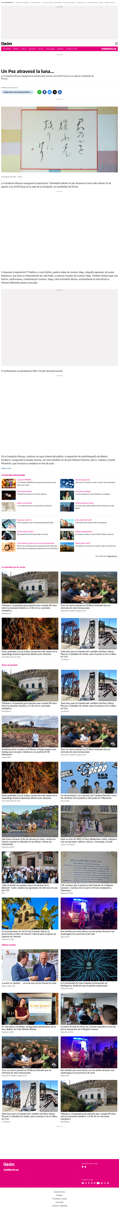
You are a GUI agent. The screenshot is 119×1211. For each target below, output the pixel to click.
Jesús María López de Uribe (11, 657)
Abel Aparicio (6, 613)
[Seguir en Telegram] (92, 1183)
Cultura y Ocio (6, 468)
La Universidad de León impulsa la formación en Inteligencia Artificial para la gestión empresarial (84, 984)
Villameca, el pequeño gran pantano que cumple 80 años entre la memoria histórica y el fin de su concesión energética (29, 608)
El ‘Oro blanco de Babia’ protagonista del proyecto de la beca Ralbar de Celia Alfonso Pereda (29, 1028)
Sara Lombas (65, 801)
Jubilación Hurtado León (111, 2)
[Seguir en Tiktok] (102, 1183)
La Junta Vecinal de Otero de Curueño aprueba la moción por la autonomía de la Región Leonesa (88, 1028)
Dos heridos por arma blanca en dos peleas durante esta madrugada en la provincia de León (87, 932)
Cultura (23, 49)
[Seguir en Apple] (85, 1167)
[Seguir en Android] (82, 1167)
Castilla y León (71, 49)
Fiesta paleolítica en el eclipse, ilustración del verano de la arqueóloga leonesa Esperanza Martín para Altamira (29, 652)
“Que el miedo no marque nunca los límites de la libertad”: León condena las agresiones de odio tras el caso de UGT (30, 888)
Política (16, 49)
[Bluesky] (50, 92)
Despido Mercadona (92, 2)
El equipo (59, 1195)
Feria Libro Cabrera (81, 2)
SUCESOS (101, 2)
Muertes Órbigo (57, 2)
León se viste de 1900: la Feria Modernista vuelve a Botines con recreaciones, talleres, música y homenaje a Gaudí (89, 840)
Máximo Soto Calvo (8, 986)
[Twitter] (55, 92)
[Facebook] (44, 92)
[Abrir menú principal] (116, 44)
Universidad (50, 49)
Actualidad (7, 49)
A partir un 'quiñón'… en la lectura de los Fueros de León (29, 983)
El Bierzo (60, 49)
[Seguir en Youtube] (98, 1183)
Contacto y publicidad (59, 1206)
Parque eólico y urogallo (69, 2)
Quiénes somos (59, 1192)
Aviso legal (59, 1202)
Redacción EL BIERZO (68, 611)
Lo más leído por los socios (13, 567)
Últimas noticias (9, 945)
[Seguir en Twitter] (86, 1183)
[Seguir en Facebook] (88, 1183)
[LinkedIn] (60, 92)
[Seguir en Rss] (108, 1183)
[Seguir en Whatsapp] (105, 1183)
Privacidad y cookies (59, 1199)
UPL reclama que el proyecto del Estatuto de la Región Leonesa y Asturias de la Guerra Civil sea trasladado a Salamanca (87, 888)
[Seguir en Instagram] (95, 1183)
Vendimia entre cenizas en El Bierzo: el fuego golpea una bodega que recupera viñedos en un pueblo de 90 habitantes (29, 752)
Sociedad (32, 49)
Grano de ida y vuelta (47, 2)
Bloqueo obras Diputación (22, 2)
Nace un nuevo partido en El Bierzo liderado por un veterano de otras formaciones (85, 606)
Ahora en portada (9, 665)
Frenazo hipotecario (35, 2)
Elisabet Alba (6, 757)
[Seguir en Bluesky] (83, 1183)
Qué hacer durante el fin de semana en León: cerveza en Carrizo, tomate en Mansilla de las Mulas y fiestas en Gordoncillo (29, 842)
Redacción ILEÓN (8, 847)
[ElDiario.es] (109, 49)
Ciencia (40, 49)
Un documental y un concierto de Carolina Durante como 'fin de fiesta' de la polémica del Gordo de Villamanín (89, 796)
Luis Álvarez (65, 659)
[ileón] (16, 1164)
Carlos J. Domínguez (68, 844)
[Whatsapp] (39, 92)
